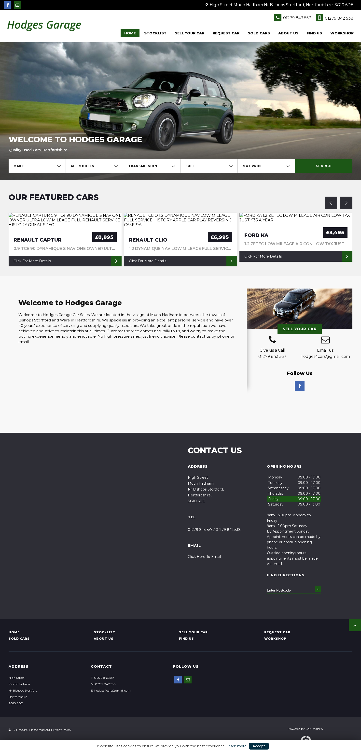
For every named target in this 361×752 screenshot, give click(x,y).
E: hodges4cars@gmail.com (111, 690)
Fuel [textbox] (190, 166)
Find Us (314, 33)
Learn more (236, 746)
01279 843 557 (296, 17)
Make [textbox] (19, 166)
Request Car (226, 33)
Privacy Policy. (61, 730)
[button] (355, 625)
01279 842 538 (338, 18)
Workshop (342, 33)
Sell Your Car (300, 329)
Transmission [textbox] (142, 166)
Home (130, 33)
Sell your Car (189, 33)
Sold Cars (259, 33)
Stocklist (155, 33)
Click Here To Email (204, 556)
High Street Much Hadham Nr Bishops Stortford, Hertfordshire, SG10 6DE (281, 4)
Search (324, 166)
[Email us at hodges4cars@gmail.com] (17, 5)
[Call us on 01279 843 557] (272, 340)
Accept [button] (259, 746)
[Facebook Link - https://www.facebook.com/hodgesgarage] (7, 5)
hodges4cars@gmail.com (325, 356)
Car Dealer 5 (314, 729)
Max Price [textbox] (253, 166)
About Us (288, 33)
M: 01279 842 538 (103, 684)
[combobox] (37, 166)
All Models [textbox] (82, 166)
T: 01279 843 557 (102, 678)
